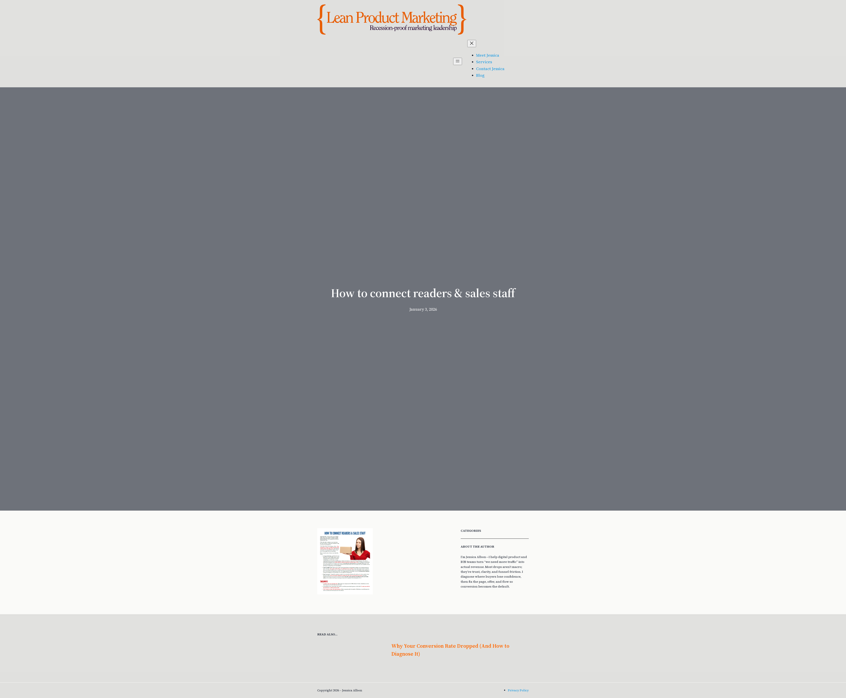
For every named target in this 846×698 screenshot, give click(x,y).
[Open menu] (457, 61)
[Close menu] (471, 43)
